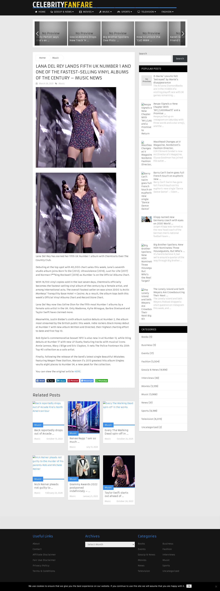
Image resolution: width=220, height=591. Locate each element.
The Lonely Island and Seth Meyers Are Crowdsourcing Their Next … (169, 292)
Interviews (147, 378)
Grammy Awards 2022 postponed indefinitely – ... (83, 488)
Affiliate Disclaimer (44, 554)
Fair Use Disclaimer (44, 560)
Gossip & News (62, 11)
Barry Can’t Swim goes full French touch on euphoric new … (168, 176)
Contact (37, 549)
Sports (126, 11)
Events (145, 353)
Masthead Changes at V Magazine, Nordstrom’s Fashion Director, (167, 145)
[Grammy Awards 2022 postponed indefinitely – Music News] (84, 467)
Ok (189, 586)
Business (146, 345)
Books (144, 336)
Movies (87, 11)
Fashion (167, 11)
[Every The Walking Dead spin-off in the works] (119, 413)
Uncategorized (149, 427)
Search (143, 53)
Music (106, 11)
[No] (216, 586)
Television (148, 11)
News (144, 402)
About (36, 543)
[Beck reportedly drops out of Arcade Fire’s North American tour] (48, 413)
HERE (77, 371)
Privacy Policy (41, 565)
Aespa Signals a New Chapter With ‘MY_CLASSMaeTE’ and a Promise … (166, 108)
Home (41, 11)
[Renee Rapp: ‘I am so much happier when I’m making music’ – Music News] (84, 417)
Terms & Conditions (44, 571)
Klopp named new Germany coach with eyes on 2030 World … (168, 220)
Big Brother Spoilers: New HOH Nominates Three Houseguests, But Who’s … (169, 248)
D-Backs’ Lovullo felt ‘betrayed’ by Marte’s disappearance (165, 79)
